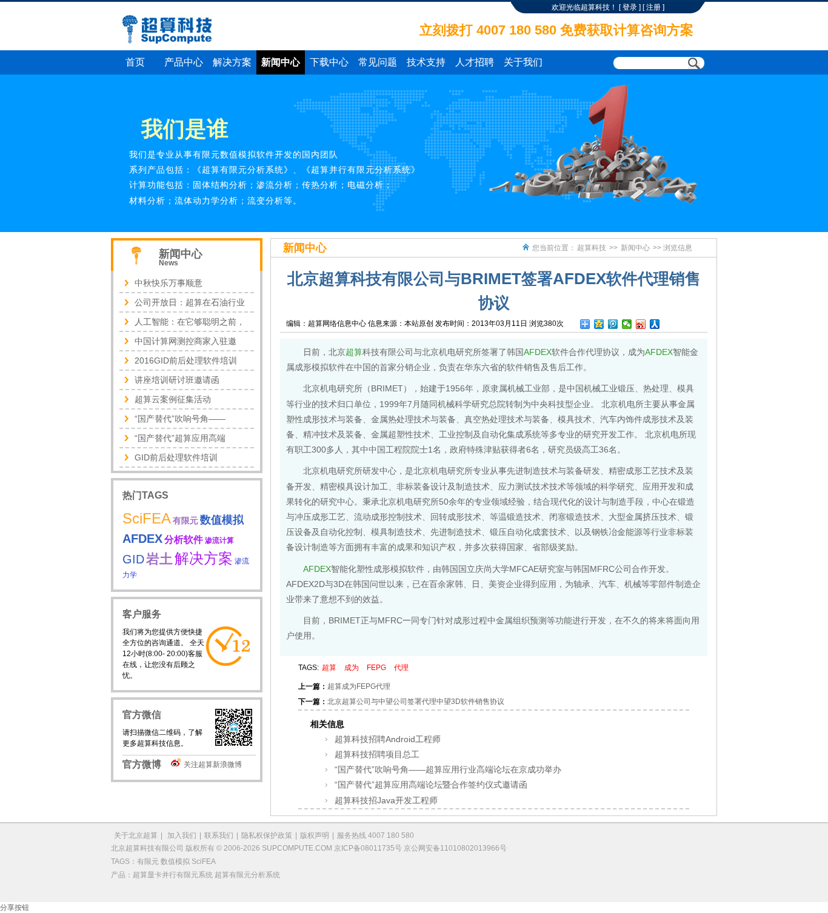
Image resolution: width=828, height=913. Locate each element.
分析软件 (183, 539)
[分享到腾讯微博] (613, 324)
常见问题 (377, 62)
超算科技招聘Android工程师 (388, 739)
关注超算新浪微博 (213, 764)
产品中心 (183, 62)
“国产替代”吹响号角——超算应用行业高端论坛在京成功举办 (448, 769)
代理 (401, 667)
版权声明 (314, 835)
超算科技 (591, 248)
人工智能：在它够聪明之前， (190, 322)
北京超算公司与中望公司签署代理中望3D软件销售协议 (415, 701)
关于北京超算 (136, 835)
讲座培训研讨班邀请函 (177, 380)
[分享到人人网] (655, 324)
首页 (135, 62)
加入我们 (180, 835)
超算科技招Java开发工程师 (386, 800)
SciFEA (146, 518)
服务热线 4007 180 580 (375, 835)
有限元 (185, 520)
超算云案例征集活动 (173, 399)
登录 (630, 7)
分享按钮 (14, 907)
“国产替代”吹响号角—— (180, 418)
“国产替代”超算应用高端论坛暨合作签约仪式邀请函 (431, 784)
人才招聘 (474, 62)
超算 (354, 352)
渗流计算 (219, 540)
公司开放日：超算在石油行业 (190, 302)
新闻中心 (280, 62)
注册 (653, 7)
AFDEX (538, 352)
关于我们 (523, 62)
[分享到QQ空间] (599, 324)
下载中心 (329, 62)
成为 (351, 667)
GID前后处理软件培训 (176, 457)
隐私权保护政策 (266, 835)
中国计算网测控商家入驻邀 (185, 341)
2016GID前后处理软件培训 (186, 360)
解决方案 (232, 62)
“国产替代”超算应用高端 (180, 438)
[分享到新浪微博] (641, 324)
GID (133, 559)
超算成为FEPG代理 (358, 686)
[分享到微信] (627, 324)
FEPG (376, 667)
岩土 (159, 558)
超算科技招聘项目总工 (377, 754)
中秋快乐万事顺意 (168, 283)
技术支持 (426, 62)
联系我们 (218, 835)
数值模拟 (222, 520)
